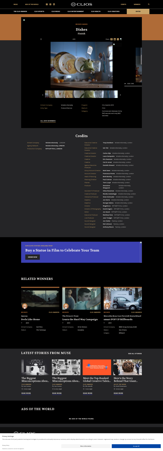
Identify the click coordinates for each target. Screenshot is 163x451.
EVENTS (123, 4)
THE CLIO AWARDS (20, 11)
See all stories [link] (135, 353)
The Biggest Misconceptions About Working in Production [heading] (35, 380)
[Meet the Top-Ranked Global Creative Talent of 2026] (97, 367)
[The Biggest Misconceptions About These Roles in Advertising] (66, 367)
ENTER (138, 11)
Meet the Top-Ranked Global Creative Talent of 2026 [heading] (96, 380)
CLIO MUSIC (56, 11)
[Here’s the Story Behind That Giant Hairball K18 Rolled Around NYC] (127, 367)
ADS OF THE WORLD (31, 4)
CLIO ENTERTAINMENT (76, 11)
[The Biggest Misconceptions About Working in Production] (35, 367)
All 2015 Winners (48, 121)
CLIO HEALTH (95, 11)
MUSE (16, 4)
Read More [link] (26, 393)
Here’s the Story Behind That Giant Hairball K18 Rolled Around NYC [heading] (125, 380)
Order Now (32, 257)
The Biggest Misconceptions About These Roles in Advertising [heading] (65, 380)
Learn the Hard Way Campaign (80, 319)
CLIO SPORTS (39, 11)
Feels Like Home (30, 319)
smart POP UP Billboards (118, 319)
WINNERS (137, 4)
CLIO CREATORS (114, 11)
